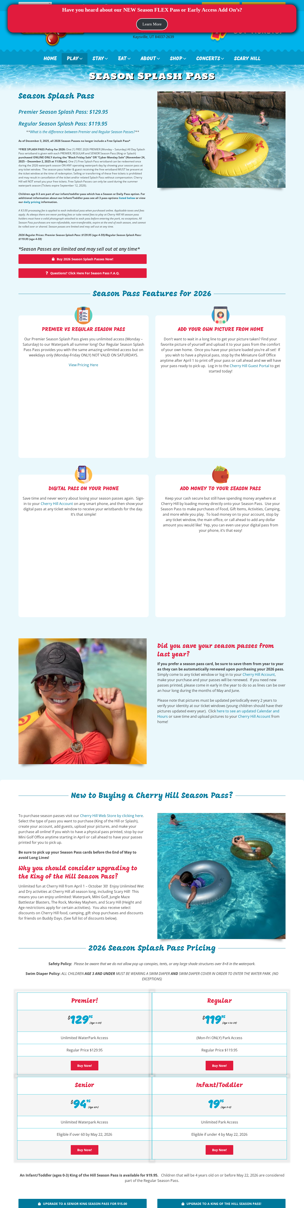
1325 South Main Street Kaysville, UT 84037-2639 (153, 34)
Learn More (152, 24)
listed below (127, 198)
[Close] (291, 29)
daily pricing (32, 202)
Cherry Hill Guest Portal (249, 365)
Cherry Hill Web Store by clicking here (111, 815)
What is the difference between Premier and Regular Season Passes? (82, 131)
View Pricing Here (83, 364)
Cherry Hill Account (57, 503)
